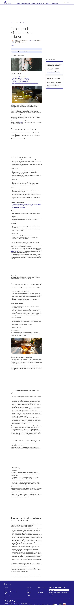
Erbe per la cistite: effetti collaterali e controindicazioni (25, 83)
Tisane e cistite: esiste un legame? (20, 81)
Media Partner (29, 595)
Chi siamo (28, 587)
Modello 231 (29, 592)
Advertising (29, 594)
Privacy (28, 590)
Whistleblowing (41, 594)
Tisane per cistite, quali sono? (19, 76)
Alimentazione (46, 3)
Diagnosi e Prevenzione (36, 3)
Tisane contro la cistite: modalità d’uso (21, 80)
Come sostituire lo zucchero (18, 207)
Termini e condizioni (41, 587)
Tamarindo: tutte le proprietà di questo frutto (22, 206)
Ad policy (39, 590)
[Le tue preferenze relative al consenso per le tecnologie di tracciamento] (2, 608)
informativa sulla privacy (59, 592)
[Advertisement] (37, 12)
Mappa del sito (40, 589)
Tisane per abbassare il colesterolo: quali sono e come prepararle (26, 204)
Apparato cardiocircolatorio (52, 72)
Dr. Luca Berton (31, 40)
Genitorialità (54, 3)
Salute (18, 3)
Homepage (13, 22)
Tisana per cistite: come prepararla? (20, 78)
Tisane (13, 45)
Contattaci (29, 589)
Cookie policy (40, 592)
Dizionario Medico (25, 3)
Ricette (24, 22)
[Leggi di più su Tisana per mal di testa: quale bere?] (54, 82)
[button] (26, 94)
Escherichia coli (14, 251)
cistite (20, 122)
